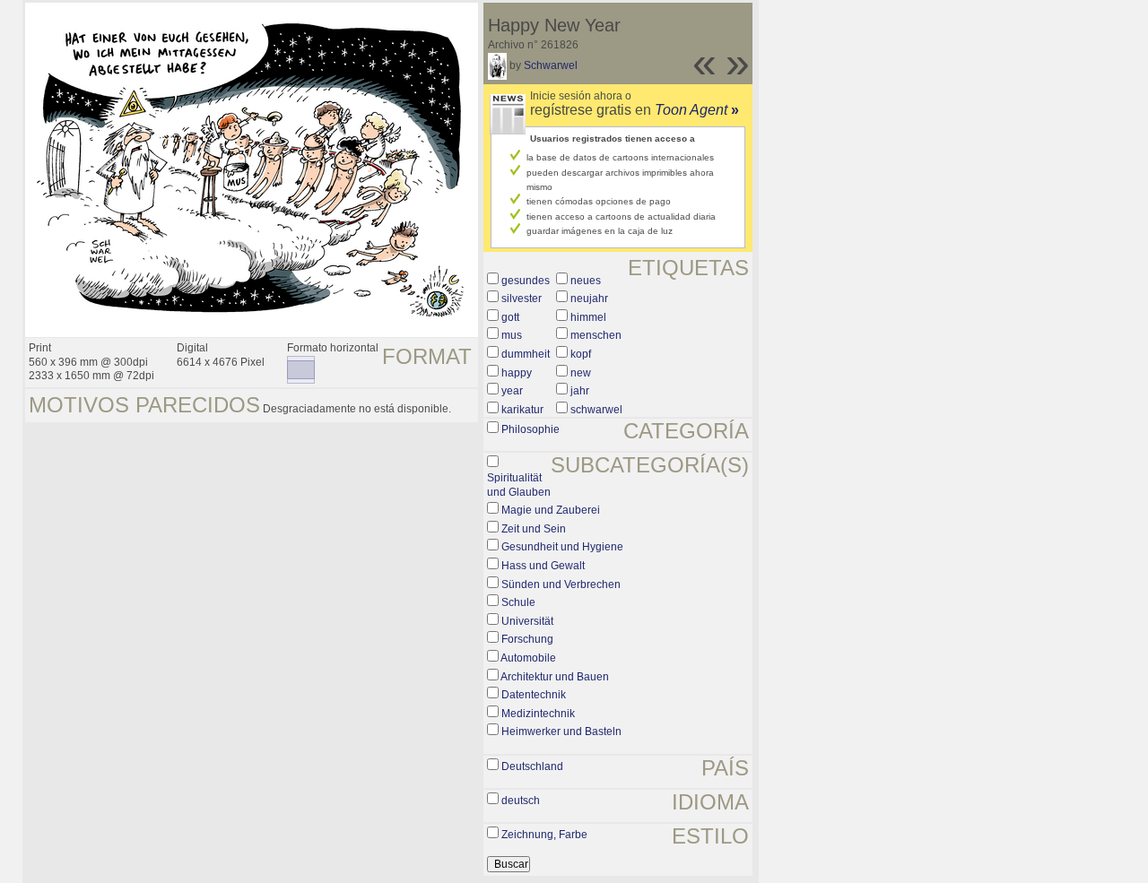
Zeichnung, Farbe (544, 834)
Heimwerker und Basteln (561, 731)
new (580, 373)
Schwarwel (551, 65)
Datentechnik (533, 694)
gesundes (525, 280)
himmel (588, 317)
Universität (527, 621)
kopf (580, 354)
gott (510, 317)
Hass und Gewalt (543, 565)
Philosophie (530, 429)
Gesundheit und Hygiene (562, 547)
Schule (518, 602)
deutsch (520, 800)
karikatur (522, 409)
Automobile (528, 658)
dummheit (525, 354)
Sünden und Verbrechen (561, 584)
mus (511, 335)
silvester (521, 298)
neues (585, 280)
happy (516, 373)
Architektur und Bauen (554, 677)
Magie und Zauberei (550, 510)
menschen (596, 335)
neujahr (589, 298)
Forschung (527, 639)
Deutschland (532, 766)
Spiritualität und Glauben (519, 485)
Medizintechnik (538, 713)
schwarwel (596, 409)
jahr (579, 391)
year (512, 391)
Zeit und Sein (533, 529)
